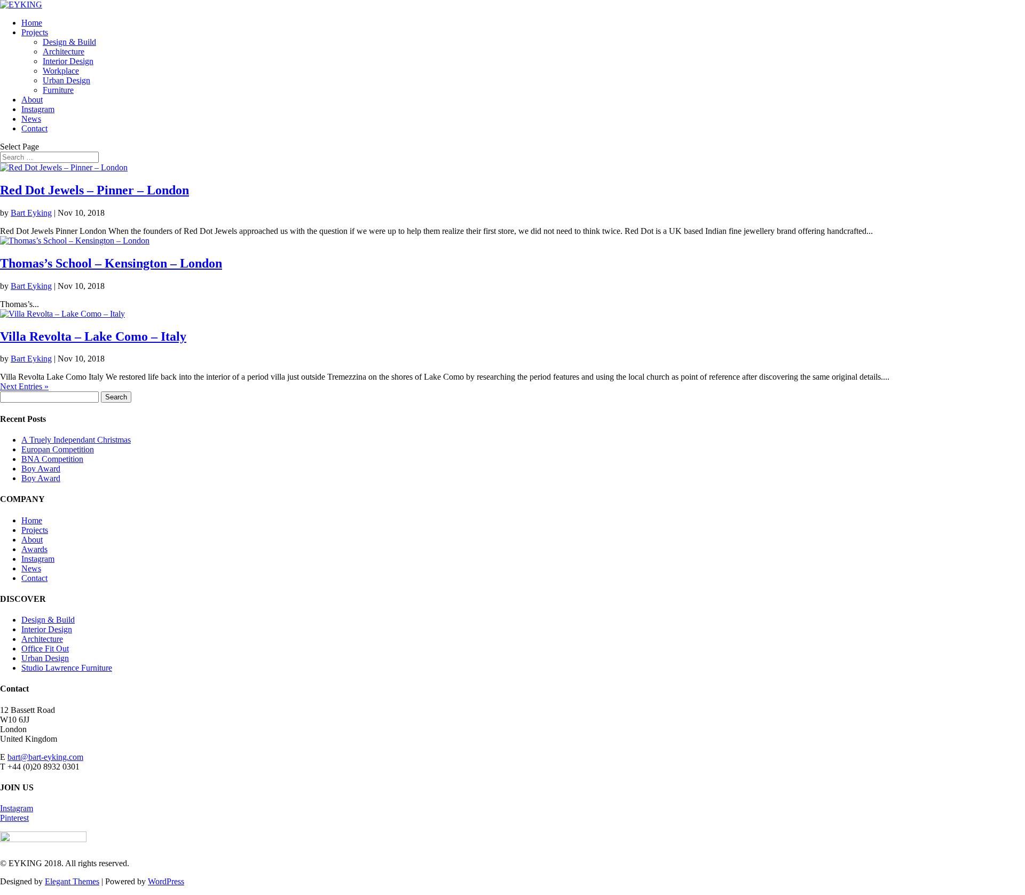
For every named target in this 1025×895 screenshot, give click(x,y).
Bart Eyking (31, 212)
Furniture (58, 90)
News (31, 118)
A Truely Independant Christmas (76, 439)
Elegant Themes (72, 881)
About (32, 99)
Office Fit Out (45, 648)
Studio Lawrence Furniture (66, 667)
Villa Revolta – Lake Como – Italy (93, 336)
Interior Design (68, 61)
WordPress (166, 881)
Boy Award (40, 468)
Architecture (63, 51)
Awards (34, 549)
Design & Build (69, 41)
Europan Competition (57, 449)
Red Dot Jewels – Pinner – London (94, 190)
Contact (34, 128)
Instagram (37, 109)
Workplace (61, 70)
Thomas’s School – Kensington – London (111, 263)
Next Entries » (24, 386)
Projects (34, 32)
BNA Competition (52, 459)
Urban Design (66, 80)
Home (31, 22)
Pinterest (14, 817)
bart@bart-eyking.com (45, 756)
